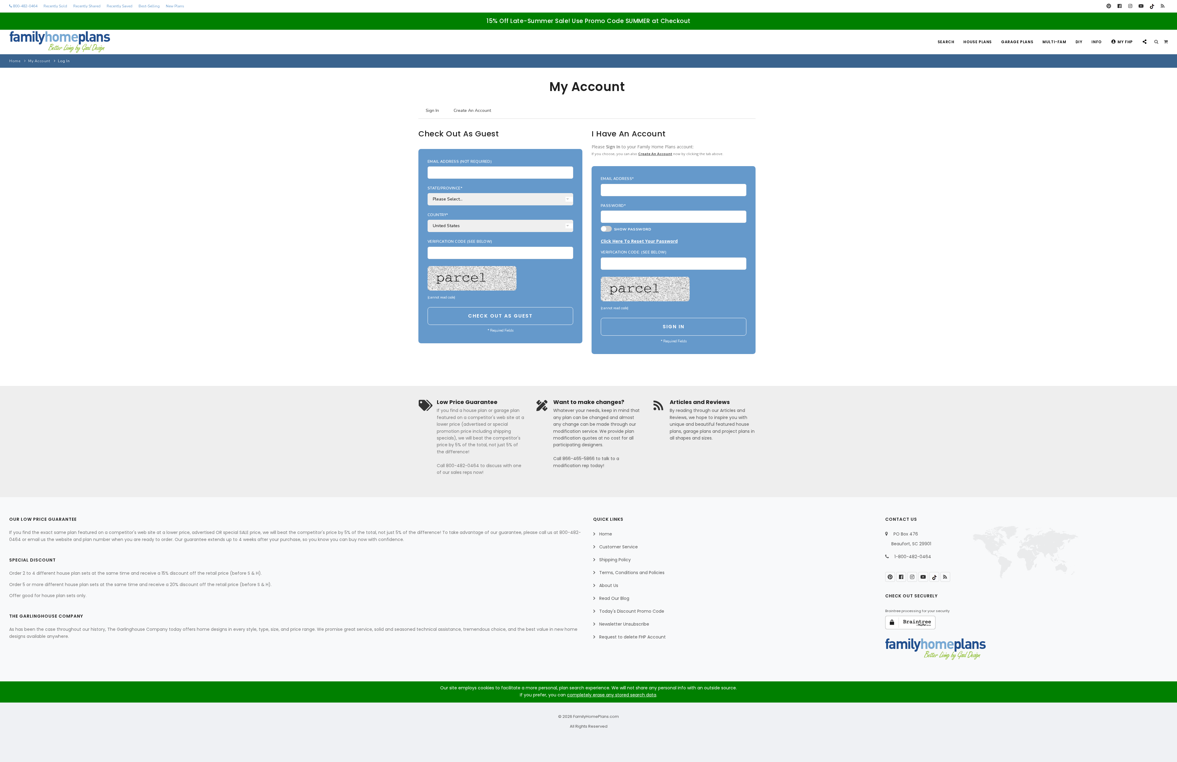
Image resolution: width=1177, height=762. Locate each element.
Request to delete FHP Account (632, 637)
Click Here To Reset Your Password (639, 241)
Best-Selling (149, 6)
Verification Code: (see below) (633, 252)
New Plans (175, 6)
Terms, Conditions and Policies (632, 573)
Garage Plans (1017, 41)
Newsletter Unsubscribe (624, 624)
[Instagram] (1130, 6)
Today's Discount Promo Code (631, 611)
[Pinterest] (1108, 6)
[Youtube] (1141, 6)
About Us (608, 585)
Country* (438, 214)
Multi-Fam (1054, 41)
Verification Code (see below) (460, 241)
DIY (1079, 41)
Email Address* (617, 178)
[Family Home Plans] (59, 42)
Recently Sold (55, 6)
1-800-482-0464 (912, 557)
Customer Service (618, 547)
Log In (64, 61)
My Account (39, 61)
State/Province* (445, 188)
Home (14, 61)
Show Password (631, 229)
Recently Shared (87, 6)
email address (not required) (460, 161)
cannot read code (441, 297)
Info (1096, 41)
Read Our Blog (614, 598)
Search (946, 41)
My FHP (1125, 41)
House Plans (977, 41)
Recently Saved (119, 6)
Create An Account (472, 110)
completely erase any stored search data (611, 695)
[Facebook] (1119, 6)
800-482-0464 (24, 6)
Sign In (432, 110)
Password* (613, 205)
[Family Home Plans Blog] (1162, 6)
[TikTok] (1151, 6)
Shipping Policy (615, 560)
